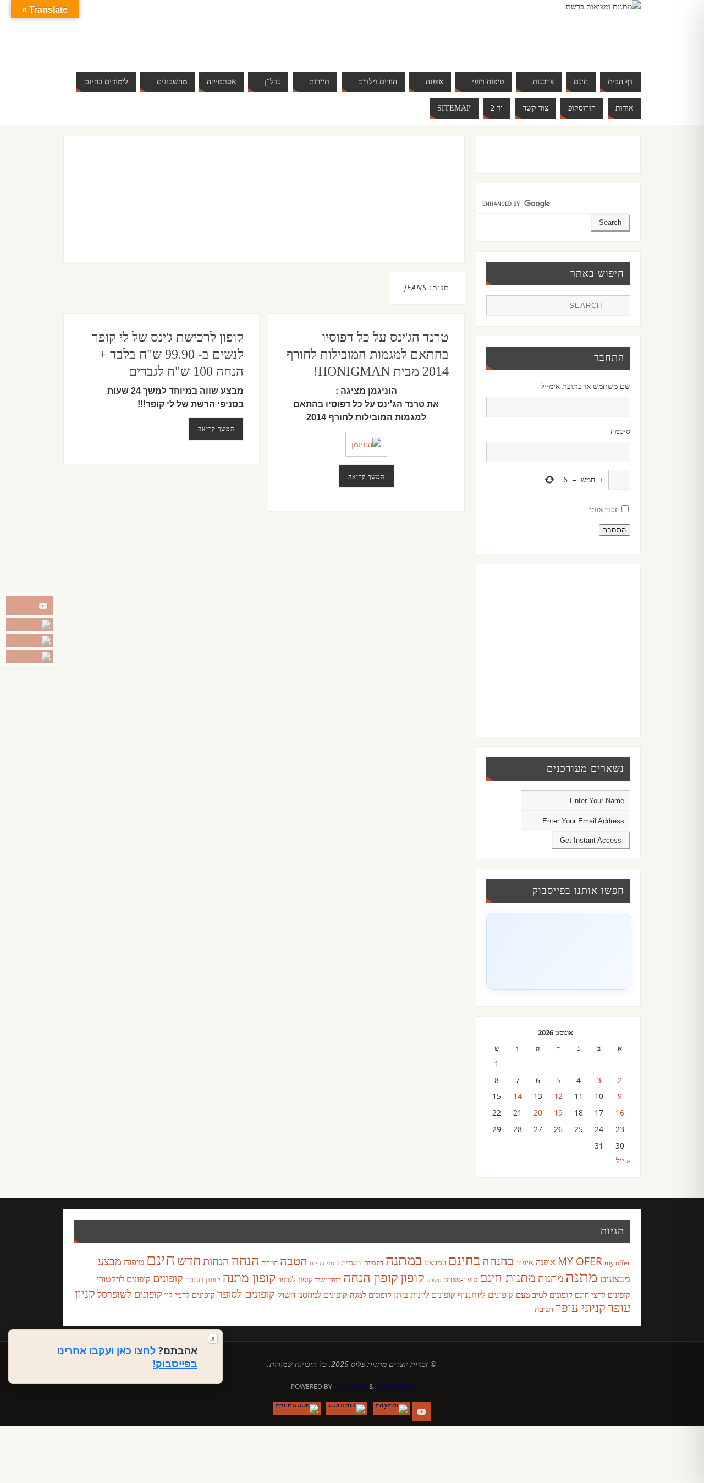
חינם (160, 1259)
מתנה (581, 1276)
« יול (623, 1160)
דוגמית (351, 1261)
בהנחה (498, 1260)
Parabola (350, 1386)
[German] (156, 30)
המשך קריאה (216, 428)
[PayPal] (29, 624)
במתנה (404, 1260)
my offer (617, 1262)
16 (619, 1112)
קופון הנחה (370, 1277)
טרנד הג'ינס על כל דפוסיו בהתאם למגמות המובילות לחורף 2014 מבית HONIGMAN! (368, 354)
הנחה (245, 1260)
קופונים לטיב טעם (544, 1294)
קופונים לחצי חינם (602, 1294)
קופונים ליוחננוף (486, 1294)
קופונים (168, 1278)
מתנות (550, 1278)
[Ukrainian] (178, 44)
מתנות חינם (508, 1277)
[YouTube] (29, 605)
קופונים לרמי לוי (189, 1294)
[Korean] (200, 30)
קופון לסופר (295, 1279)
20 (538, 1112)
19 (558, 1112)
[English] (145, 30)
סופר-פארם (460, 1279)
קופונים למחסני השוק (312, 1294)
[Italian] (178, 30)
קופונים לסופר (246, 1293)
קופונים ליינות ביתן (424, 1294)
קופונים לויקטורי (124, 1279)
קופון (412, 1277)
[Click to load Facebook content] (558, 951)
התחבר (614, 530)
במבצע (435, 1261)
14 (517, 1096)
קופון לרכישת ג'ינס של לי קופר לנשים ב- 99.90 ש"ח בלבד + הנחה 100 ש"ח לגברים (168, 354)
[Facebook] (29, 656)
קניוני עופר (581, 1307)
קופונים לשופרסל (129, 1293)
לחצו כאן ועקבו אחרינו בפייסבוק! (127, 1357)
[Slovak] (156, 44)
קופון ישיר (328, 1279)
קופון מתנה (249, 1277)
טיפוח (134, 1261)
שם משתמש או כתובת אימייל (585, 386)
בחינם (464, 1259)
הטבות (269, 1263)
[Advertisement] (241, 210)
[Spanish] (167, 44)
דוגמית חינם (324, 1263)
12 (558, 1096)
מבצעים (615, 1278)
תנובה (544, 1309)
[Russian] (145, 44)
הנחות (216, 1261)
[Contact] (29, 640)
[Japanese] (189, 30)
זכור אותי (603, 509)
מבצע (110, 1261)
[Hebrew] (167, 30)
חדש (189, 1260)
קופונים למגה (371, 1294)
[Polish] (222, 30)
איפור (525, 1261)
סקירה (434, 1280)
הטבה (293, 1260)
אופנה (546, 1262)
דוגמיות (373, 1262)
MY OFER (580, 1261)
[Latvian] (211, 30)
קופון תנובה (203, 1279)
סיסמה (620, 431)
